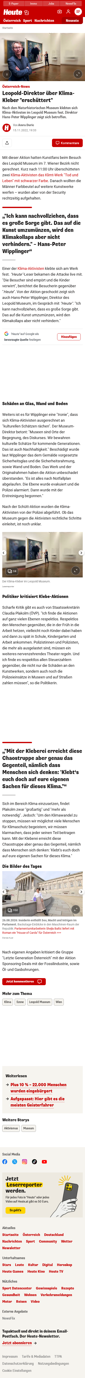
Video (35, 1302)
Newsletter (11, 1248)
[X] (14, 1161)
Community (48, 1241)
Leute (19, 1265)
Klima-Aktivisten (31, 268)
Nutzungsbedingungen (53, 1363)
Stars (6, 1265)
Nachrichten (12, 1241)
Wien (59, 1002)
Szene (20, 1002)
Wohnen (30, 1295)
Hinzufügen (69, 337)
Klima (7, 1002)
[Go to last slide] (3, 552)
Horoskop (64, 1265)
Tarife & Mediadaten (36, 1356)
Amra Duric (26, 125)
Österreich (12, 20)
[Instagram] (24, 1161)
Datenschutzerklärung (18, 1363)
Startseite (7, 28)
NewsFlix (71, 4)
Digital (47, 1265)
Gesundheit (11, 1295)
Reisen (21, 1302)
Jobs (51, 4)
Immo (33, 4)
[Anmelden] (68, 11)
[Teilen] (7, 143)
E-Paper (14, 4)
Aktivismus (11, 1128)
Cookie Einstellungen (16, 1370)
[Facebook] (4, 1161)
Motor (7, 1302)
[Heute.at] (12, 12)
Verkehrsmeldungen (56, 1295)
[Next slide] (81, 552)
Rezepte (67, 1288)
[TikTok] (34, 1161)
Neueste (72, 20)
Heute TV (56, 1272)
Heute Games (12, 1272)
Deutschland (54, 1235)
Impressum (10, 1356)
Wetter (66, 1241)
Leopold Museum (39, 1002)
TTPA (58, 1356)
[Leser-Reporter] (59, 11)
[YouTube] (44, 1161)
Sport (27, 20)
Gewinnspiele (46, 1288)
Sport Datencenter (17, 1288)
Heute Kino (36, 1272)
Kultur (33, 1265)
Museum (28, 1128)
